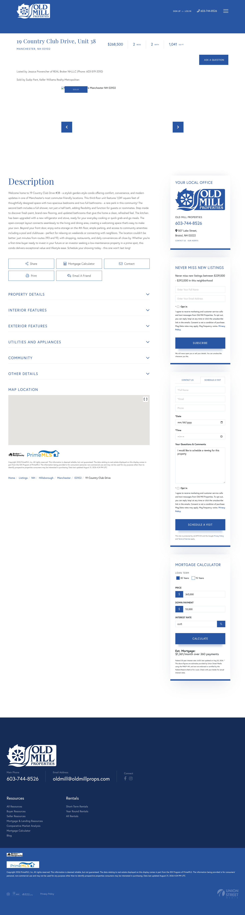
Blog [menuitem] (9, 835)
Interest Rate (183, 617)
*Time (178, 430)
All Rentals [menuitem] (72, 816)
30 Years (184, 578)
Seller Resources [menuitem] (16, 816)
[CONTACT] (213, 60)
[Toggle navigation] (225, 11)
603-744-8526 (208, 11)
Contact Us (180, 241)
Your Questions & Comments (190, 444)
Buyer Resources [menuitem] (16, 811)
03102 (78, 478)
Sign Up (176, 11)
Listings (23, 478)
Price (178, 587)
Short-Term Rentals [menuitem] (77, 806)
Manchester (64, 478)
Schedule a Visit (212, 380)
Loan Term (182, 572)
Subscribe (200, 343)
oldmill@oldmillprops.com (81, 778)
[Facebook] (125, 778)
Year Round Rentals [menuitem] (77, 811)
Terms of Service (184, 539)
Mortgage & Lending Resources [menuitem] (25, 821)
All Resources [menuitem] (14, 806)
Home (11, 478)
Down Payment (184, 602)
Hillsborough (46, 478)
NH (33, 478)
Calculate (200, 638)
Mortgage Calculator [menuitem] (18, 830)
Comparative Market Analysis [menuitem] (23, 826)
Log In (188, 11)
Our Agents (193, 241)
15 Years (200, 578)
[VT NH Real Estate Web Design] (227, 893)
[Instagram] (130, 778)
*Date (178, 416)
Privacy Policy (219, 536)
